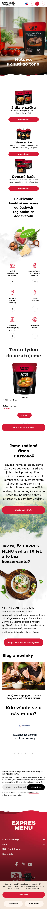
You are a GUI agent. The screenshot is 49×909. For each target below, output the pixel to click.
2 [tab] (18, 752)
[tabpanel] (23, 389)
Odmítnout (34, 904)
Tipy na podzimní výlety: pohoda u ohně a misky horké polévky (25, 691)
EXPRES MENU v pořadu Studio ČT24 (23, 735)
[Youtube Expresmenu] (29, 863)
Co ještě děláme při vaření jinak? (23, 641)
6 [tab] (32, 752)
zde (37, 888)
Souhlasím (24, 895)
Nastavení (13, 904)
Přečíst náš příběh (23, 509)
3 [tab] (22, 752)
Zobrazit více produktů (23, 426)
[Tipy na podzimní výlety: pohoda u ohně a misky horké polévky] (25, 672)
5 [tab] (29, 752)
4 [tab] (25, 752)
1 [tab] (15, 752)
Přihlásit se (36, 786)
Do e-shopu (23, 119)
